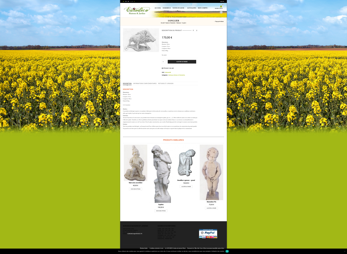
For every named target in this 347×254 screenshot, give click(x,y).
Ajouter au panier (182, 61)
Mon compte (203, 8)
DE (128, 1)
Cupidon (161, 204)
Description (127, 83)
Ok (227, 251)
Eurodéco (167, 8)
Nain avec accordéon (135, 183)
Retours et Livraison (165, 83)
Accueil (158, 8)
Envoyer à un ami (169, 68)
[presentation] (122, 169)
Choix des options (135, 189)
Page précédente (219, 21)
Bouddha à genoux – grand (186, 180)
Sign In (222, 1)
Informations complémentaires (145, 83)
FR (126, 1)
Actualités (191, 8)
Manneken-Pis (211, 202)
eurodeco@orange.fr (135, 233)
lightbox (126, 48)
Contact (158, 12)
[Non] (345, 251)
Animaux (178, 23)
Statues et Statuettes (170, 23)
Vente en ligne (178, 8)
